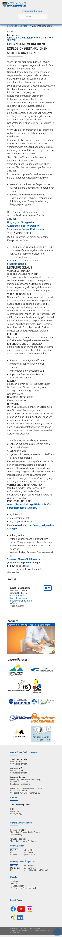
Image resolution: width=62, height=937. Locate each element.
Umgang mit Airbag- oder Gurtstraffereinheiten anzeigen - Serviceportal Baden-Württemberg (25, 225)
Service (23, 26)
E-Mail (13, 809)
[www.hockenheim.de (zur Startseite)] (31, 3)
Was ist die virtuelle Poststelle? (24, 841)
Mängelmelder (17, 886)
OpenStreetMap (18, 595)
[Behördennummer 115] (19, 686)
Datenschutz (26, 931)
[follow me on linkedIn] (20, 919)
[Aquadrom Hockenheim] (43, 718)
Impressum (15, 931)
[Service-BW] (19, 733)
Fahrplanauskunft (19, 598)
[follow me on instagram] (29, 911)
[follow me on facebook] (13, 911)
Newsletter (16, 884)
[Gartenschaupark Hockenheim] (37, 686)
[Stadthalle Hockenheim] (19, 702)
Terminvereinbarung (31, 11)
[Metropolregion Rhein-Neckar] (16, 670)
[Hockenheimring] (43, 670)
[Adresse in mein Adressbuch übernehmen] (48, 591)
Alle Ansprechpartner (20, 805)
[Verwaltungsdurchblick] (41, 734)
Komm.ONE (15, 933)
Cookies (36, 931)
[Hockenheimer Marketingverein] (43, 701)
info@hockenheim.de (21, 600)
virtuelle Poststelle (18, 839)
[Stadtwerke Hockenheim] (19, 718)
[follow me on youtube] (21, 911)
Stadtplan (15, 881)
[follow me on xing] (13, 919)
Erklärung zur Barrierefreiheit (23, 888)
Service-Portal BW (18, 830)
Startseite (12, 26)
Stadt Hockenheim (17, 264)
